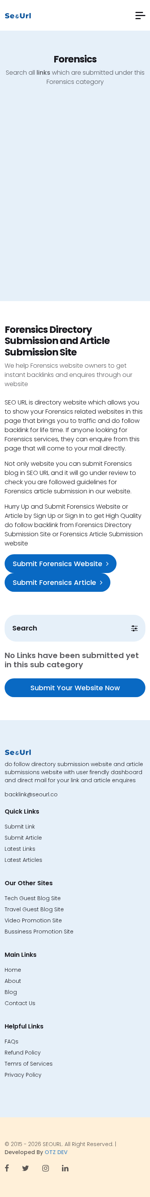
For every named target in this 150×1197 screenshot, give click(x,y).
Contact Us (20, 1003)
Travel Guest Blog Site (34, 909)
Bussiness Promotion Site (39, 931)
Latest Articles (23, 860)
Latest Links (20, 849)
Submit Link (20, 826)
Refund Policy (23, 1052)
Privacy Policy (23, 1075)
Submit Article (23, 838)
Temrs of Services (29, 1064)
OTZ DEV (56, 1152)
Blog (11, 992)
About (13, 981)
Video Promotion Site (33, 920)
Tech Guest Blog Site (33, 898)
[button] (140, 15)
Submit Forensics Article (54, 582)
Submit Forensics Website (57, 563)
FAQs (11, 1041)
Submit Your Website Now (75, 688)
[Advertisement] (75, 199)
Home (13, 970)
